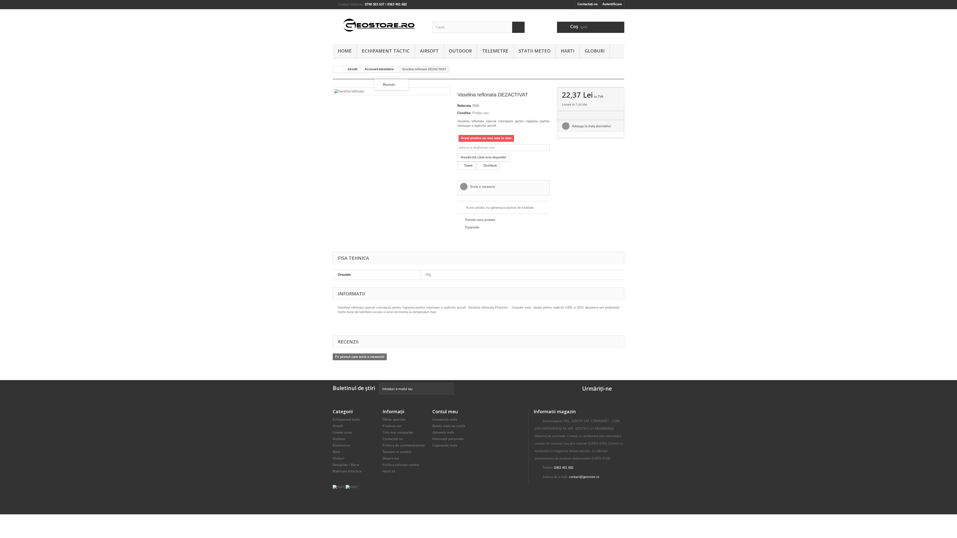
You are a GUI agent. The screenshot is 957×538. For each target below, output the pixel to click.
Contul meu (445, 411)
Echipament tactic (386, 51)
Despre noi (391, 458)
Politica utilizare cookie (401, 465)
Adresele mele (443, 432)
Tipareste (472, 227)
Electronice (341, 445)
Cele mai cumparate (398, 432)
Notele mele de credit (448, 426)
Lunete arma (342, 432)
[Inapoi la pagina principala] (338, 69)
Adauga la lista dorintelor (591, 126)
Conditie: (464, 113)
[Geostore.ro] (379, 25)
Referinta (464, 106)
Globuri (595, 51)
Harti (567, 51)
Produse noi (392, 426)
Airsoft (429, 51)
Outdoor (460, 51)
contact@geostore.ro (584, 477)
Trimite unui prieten (480, 220)
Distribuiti (489, 165)
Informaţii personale (448, 439)
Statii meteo (535, 51)
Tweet (468, 165)
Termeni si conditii (397, 452)
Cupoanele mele (444, 445)
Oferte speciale (394, 419)
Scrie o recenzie (482, 187)
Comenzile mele (444, 419)
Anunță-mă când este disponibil (483, 157)
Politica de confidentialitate (404, 445)
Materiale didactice (347, 471)
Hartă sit (389, 471)
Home (345, 51)
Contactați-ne (587, 4)
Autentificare (612, 4)
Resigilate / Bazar (346, 465)
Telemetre (495, 51)
